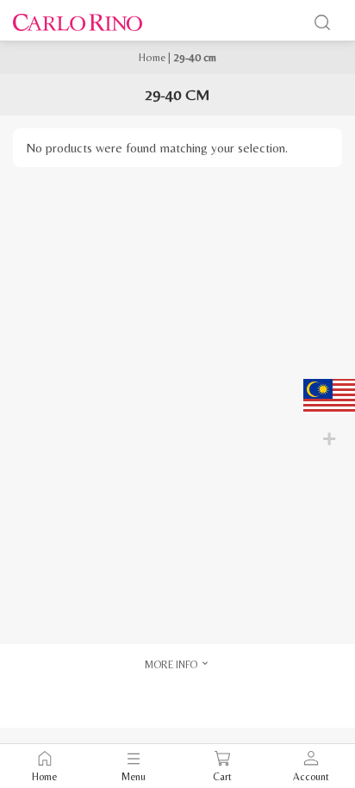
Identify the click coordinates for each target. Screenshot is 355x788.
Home (152, 57)
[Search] (322, 22)
